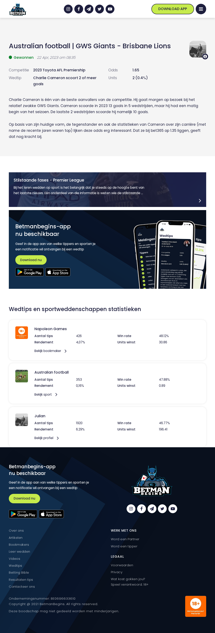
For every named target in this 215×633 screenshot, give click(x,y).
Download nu (31, 260)
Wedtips (15, 565)
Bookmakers (19, 544)
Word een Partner (125, 539)
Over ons (16, 530)
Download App (172, 8)
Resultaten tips (21, 579)
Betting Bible (19, 572)
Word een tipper (124, 546)
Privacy (117, 572)
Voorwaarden (122, 565)
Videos (14, 558)
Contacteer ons (22, 586)
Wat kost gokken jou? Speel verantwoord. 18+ (130, 582)
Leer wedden (19, 551)
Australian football (39, 46)
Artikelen (16, 537)
